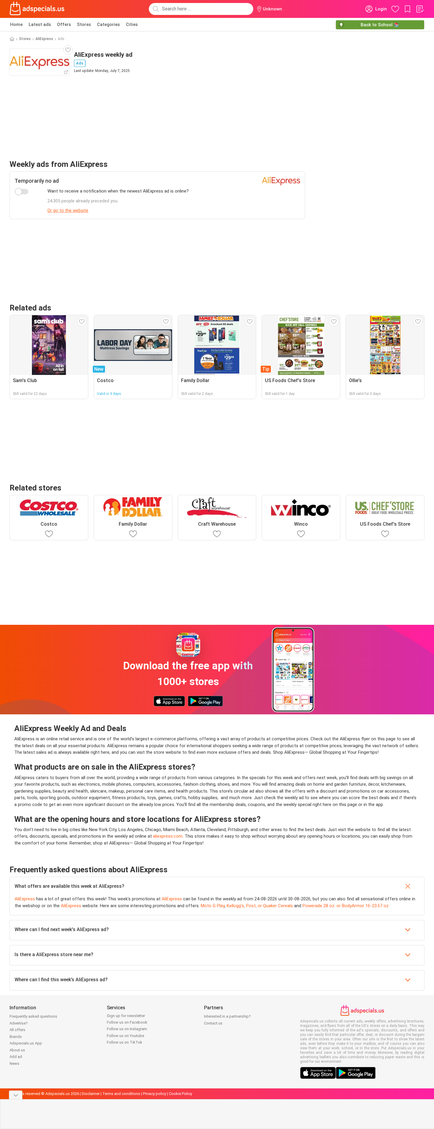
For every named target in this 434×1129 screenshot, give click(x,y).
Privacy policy (154, 1093)
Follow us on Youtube (125, 1035)
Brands (16, 1036)
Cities (132, 24)
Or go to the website (67, 210)
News (14, 1063)
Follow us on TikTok (124, 1042)
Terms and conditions (121, 1093)
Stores (84, 24)
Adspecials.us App (26, 1043)
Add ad (16, 1056)
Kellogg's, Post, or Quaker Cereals (260, 905)
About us (17, 1050)
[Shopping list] (419, 9)
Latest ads (40, 24)
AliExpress (44, 39)
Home (16, 24)
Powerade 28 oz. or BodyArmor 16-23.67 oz (345, 905)
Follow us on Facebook (127, 1022)
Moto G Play (213, 905)
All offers (17, 1030)
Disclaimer (91, 1093)
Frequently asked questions (33, 1016)
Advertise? (19, 1023)
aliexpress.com (168, 836)
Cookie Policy (180, 1093)
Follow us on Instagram (127, 1029)
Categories (108, 24)
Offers (64, 24)
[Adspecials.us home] (37, 8)
